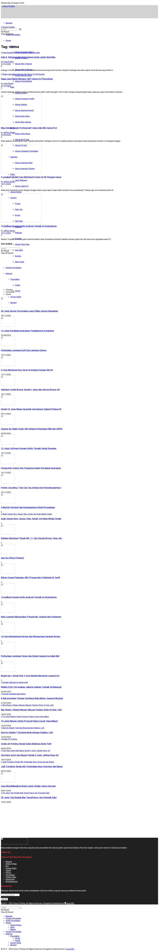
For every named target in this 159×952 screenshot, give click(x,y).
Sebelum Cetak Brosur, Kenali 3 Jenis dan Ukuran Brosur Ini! (30, 389)
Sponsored (10, 879)
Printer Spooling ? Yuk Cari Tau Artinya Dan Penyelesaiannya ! (31, 487)
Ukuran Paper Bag (22, 244)
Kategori (9, 934)
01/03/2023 (6, 135)
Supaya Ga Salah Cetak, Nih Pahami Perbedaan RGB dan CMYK (31, 429)
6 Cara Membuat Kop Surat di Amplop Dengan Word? (27, 370)
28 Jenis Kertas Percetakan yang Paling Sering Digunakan (29, 311)
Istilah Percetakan (13, 920)
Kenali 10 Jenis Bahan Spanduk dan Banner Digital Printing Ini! (31, 409)
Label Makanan (21, 180)
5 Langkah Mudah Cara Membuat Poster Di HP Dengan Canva (31, 177)
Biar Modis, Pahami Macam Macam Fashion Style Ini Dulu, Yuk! (31, 709)
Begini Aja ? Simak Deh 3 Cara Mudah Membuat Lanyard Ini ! (30, 675)
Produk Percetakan (13, 918)
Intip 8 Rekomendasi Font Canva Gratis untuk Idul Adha (28, 57)
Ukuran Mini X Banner (23, 64)
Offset (17, 291)
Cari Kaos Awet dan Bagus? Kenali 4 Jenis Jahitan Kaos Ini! (30, 755)
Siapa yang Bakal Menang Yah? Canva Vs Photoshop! (27, 79)
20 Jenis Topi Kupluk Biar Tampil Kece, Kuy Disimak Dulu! (29, 797)
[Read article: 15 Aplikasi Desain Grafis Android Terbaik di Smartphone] (79, 208)
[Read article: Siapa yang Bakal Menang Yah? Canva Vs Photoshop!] (79, 74)
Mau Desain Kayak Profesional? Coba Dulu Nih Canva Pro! (29, 128)
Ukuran (8, 40)
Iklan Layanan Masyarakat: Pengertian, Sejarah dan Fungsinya (31, 617)
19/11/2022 (6, 233)
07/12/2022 (6, 64)
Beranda (9, 23)
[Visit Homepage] (8, 6)
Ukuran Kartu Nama (22, 134)
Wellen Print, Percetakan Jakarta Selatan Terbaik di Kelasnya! (31, 687)
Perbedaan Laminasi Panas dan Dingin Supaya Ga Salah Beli (30, 656)
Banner (13, 929)
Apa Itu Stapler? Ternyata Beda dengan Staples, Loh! (27, 732)
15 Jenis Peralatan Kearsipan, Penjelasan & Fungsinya (27, 330)
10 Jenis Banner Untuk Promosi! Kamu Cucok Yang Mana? (29, 721)
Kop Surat (19, 250)
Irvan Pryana (8, 62)
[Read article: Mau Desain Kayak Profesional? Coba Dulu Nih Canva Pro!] (79, 110)
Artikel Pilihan (11, 864)
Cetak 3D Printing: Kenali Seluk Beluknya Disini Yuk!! (26, 744)
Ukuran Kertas (16, 192)
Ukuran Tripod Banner (23, 81)
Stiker (12, 174)
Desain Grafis (15, 297)
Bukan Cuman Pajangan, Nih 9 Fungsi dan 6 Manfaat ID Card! (30, 577)
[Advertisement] (43, 12)
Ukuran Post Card (22, 139)
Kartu (12, 927)
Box (7, 866)
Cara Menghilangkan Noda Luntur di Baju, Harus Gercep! (28, 786)
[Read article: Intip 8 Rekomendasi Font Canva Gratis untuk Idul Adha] (79, 52)
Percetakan (10, 875)
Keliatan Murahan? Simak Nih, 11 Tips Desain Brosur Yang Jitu (31, 538)
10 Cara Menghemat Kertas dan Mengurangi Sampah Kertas (30, 636)
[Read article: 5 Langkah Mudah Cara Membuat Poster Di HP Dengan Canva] (79, 159)
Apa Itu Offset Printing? (12, 558)
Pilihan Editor (11, 877)
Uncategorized (11, 881)
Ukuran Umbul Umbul (23, 75)
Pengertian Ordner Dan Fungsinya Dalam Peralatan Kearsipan (31, 468)
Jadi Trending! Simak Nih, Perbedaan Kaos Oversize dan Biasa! (32, 766)
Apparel (9, 862)
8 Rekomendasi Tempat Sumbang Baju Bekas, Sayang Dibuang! (32, 698)
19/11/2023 (6, 184)
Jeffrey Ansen (9, 132)
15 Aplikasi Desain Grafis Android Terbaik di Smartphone (29, 226)
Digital (8, 870)
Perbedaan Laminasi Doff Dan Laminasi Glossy (23, 350)
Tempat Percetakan (13, 932)
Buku (12, 87)
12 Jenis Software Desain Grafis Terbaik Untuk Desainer (28, 448)
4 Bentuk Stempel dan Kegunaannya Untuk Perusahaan (28, 507)
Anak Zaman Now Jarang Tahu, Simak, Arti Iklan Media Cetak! (31, 518)
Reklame (18, 233)
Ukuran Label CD (21, 186)
